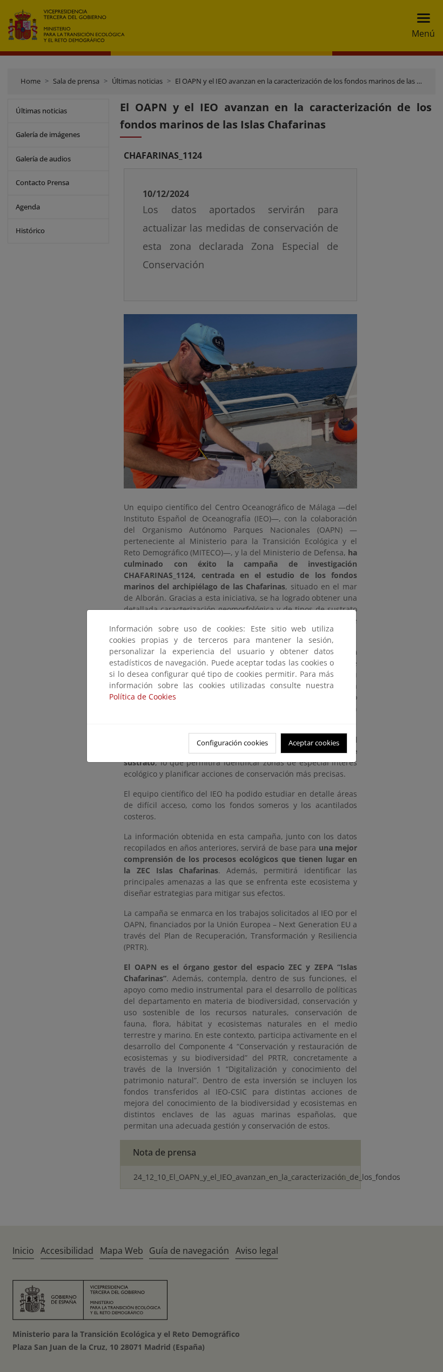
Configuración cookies (232, 743)
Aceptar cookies (313, 743)
